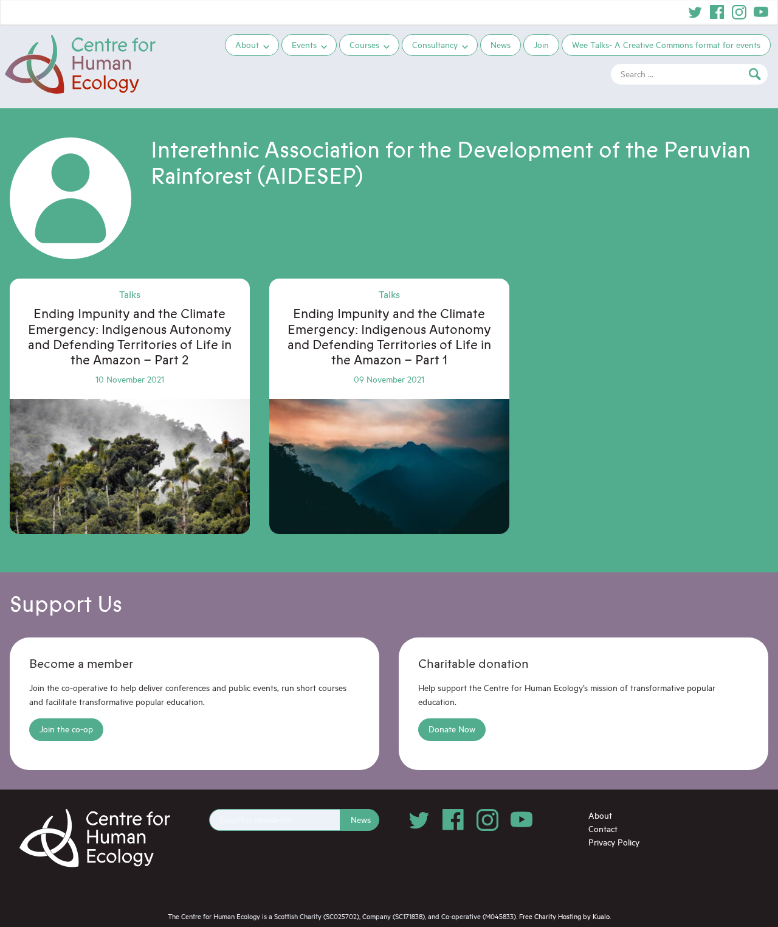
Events (304, 44)
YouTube (761, 12)
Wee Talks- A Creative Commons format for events (666, 44)
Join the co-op (66, 729)
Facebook (717, 12)
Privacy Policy (613, 842)
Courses (364, 44)
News (501, 44)
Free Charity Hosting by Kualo (564, 916)
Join (541, 44)
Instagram (739, 12)
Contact (603, 829)
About (247, 44)
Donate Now (452, 729)
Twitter (695, 12)
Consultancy (435, 44)
